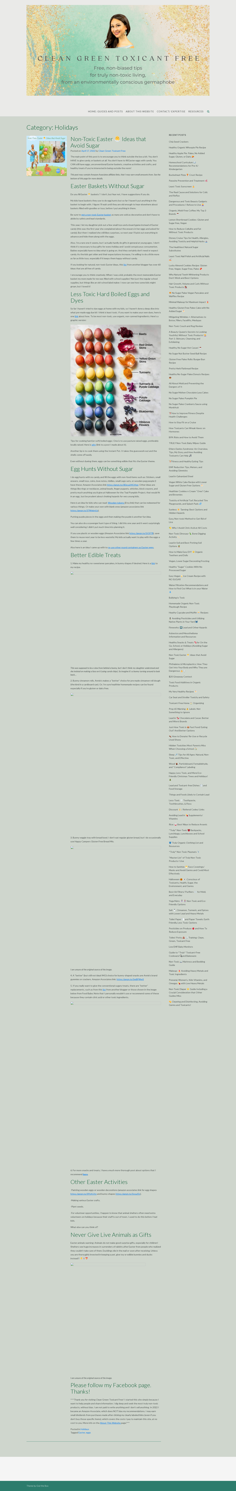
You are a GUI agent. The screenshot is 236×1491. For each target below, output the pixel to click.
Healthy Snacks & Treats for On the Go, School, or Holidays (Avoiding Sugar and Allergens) (188, 645)
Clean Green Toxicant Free (112, 150)
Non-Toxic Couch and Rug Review (186, 326)
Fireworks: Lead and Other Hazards (188, 627)
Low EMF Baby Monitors (181, 946)
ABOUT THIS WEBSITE (140, 111)
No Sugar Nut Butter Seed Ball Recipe (188, 353)
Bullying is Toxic (177, 597)
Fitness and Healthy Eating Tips (187, 461)
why (94, 444)
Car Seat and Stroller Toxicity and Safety (189, 697)
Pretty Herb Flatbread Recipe (183, 368)
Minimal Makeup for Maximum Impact (187, 302)
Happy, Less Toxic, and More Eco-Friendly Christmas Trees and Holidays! (188, 775)
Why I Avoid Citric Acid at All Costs (189, 527)
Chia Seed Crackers (178, 141)
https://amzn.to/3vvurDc (128, 1193)
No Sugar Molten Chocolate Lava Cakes (188, 392)
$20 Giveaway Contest (180, 676)
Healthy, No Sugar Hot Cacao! (184, 347)
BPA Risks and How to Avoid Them (186, 437)
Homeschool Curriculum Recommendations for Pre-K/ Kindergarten (183, 165)
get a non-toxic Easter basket (96, 214)
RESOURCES (196, 111)
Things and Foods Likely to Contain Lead (189, 794)
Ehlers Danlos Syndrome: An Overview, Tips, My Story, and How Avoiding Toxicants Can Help (188, 452)
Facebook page (131, 1384)
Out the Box (42, 1485)
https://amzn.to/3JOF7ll (141, 533)
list (125, 264)
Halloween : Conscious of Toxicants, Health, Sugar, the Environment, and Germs (184, 882)
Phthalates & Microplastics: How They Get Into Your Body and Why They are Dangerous (188, 667)
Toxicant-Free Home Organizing (186, 703)
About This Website (110, 1423)
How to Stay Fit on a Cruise (182, 422)
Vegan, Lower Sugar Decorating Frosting (189, 561)
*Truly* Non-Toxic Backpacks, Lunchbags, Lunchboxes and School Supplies (186, 833)
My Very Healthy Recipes (181, 691)
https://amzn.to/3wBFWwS (130, 979)
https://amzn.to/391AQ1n (83, 1193)
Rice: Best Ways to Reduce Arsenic (188, 824)
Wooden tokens (116, 502)
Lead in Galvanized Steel (181, 476)
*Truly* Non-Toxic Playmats (183, 851)
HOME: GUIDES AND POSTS (105, 111)
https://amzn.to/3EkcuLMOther (122, 484)
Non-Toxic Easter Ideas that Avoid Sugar (108, 142)
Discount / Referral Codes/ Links (186, 809)
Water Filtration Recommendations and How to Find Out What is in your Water (188, 587)
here (85, 1174)
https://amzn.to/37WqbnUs (84, 510)
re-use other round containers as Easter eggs (131, 547)
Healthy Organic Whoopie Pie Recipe (187, 147)
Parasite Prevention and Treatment (187, 180)
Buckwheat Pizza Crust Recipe (185, 174)
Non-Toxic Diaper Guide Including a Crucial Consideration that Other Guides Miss (188, 992)
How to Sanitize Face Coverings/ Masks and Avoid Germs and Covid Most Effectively (189, 870)
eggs (88, 1432)
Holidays (85, 1429)
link (76, 316)
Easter (82, 1432)
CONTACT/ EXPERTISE (171, 111)
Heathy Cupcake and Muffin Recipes (188, 612)
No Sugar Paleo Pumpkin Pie (183, 398)
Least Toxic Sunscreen (180, 186)
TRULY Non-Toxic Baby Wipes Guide (187, 443)
